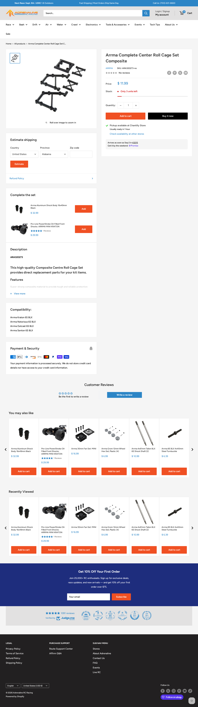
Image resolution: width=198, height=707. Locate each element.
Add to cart (125, 116)
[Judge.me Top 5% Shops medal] (134, 615)
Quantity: (111, 105)
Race (8, 24)
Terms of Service (14, 653)
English (10, 686)
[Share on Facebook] (169, 73)
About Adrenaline (102, 653)
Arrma (109, 68)
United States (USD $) (33, 686)
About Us (170, 24)
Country (14, 147)
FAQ (95, 662)
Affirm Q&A (55, 653)
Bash (21, 24)
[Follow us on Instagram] (174, 691)
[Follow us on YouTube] (185, 691)
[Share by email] (186, 73)
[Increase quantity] (136, 105)
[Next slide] (192, 449)
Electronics (92, 24)
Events (138, 24)
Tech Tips (155, 24)
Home (8, 44)
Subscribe (121, 596)
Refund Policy (17, 178)
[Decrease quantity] (121, 105)
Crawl (74, 24)
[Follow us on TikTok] (190, 691)
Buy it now (168, 116)
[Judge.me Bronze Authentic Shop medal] (122, 615)
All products (19, 44)
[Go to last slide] (6, 449)
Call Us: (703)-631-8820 (164, 3)
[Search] (146, 13)
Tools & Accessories (116, 24)
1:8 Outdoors (34, 3)
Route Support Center (61, 648)
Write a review (124, 394)
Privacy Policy (13, 648)
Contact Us (99, 658)
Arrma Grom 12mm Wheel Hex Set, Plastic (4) (113, 450)
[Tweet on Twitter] (180, 73)
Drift (34, 24)
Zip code (74, 147)
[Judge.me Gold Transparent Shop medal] (98, 615)
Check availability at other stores (127, 134)
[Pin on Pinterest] (175, 73)
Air (47, 24)
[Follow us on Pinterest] (179, 691)
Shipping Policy (14, 662)
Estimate (19, 164)
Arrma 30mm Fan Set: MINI (83, 448)
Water (60, 24)
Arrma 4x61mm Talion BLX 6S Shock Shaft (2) (143, 450)
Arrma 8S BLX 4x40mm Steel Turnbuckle (172, 450)
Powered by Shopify (15, 696)
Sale (8, 33)
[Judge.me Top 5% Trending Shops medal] (146, 615)
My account (162, 14)
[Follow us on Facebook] (163, 691)
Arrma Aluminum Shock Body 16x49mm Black (49, 206)
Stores (96, 648)
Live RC (97, 672)
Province (45, 147)
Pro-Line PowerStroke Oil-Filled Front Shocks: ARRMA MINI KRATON (48, 225)
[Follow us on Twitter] (168, 691)
